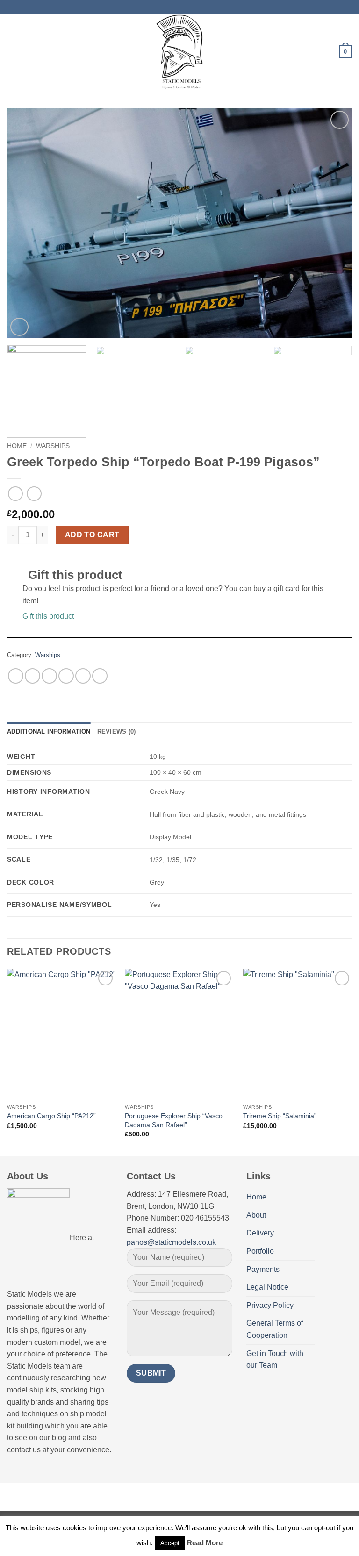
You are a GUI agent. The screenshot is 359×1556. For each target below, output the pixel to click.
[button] (12, 51)
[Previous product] (34, 493)
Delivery (260, 1233)
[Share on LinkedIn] (100, 676)
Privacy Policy (270, 1305)
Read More (205, 1543)
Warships (53, 446)
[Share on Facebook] (32, 676)
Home (17, 446)
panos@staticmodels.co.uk (171, 1242)
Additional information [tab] (49, 731)
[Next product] (15, 493)
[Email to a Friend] (66, 676)
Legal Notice (267, 1287)
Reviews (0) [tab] (116, 731)
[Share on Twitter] (49, 676)
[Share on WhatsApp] (15, 676)
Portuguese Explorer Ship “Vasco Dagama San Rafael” (174, 1120)
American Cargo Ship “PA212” (51, 1116)
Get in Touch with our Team (274, 1359)
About (256, 1215)
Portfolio (260, 1251)
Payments (263, 1269)
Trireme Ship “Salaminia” (279, 1116)
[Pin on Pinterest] (83, 676)
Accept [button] (170, 1543)
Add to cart (92, 535)
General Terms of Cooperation (274, 1329)
